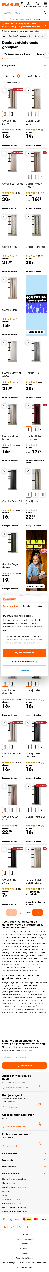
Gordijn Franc (10, 246)
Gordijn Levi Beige (12, 183)
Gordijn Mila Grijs (36, 690)
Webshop (6, 1191)
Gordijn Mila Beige (9, 122)
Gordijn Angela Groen (11, 566)
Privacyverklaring (24, 1249)
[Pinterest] (20, 1227)
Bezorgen (6, 1195)
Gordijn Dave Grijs (12, 501)
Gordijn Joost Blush (10, 818)
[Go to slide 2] (4, 58)
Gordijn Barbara (35, 246)
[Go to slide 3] (7, 58)
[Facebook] (27, 1227)
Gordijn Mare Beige (10, 437)
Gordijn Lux (32, 372)
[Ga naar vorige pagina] (11, 912)
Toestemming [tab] (10, 606)
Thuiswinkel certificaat (24, 1258)
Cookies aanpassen (23, 661)
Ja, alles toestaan (24, 652)
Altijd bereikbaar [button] (10, 1173)
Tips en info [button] (7, 1160)
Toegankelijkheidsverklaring (14, 1211)
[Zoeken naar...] (44, 12)
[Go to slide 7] (15, 58)
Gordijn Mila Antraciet (33, 755)
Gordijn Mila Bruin (36, 816)
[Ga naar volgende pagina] (37, 912)
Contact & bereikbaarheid (14, 1179)
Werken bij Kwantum (11, 1203)
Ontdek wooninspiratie (15, 1126)
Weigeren (24, 670)
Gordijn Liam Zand (33, 122)
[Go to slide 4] (9, 58)
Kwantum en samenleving (14, 1207)
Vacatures (24, 1253)
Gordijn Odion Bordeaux (34, 437)
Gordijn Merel (10, 309)
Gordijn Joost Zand (34, 503)
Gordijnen (39, 36)
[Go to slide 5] (11, 58)
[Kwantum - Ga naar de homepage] (10, 4)
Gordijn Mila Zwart (9, 881)
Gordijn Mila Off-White (12, 755)
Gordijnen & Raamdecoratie (20, 36)
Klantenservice (12, 1107)
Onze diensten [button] (9, 1166)
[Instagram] (5, 1227)
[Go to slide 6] (13, 58)
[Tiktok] (12, 1227)
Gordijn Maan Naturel (34, 185)
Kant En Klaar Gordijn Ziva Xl (34, 881)
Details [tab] (26, 606)
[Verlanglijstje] (4, 90)
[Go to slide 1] (2, 58)
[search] (25, 12)
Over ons (24, 1234)
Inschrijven (26, 1065)
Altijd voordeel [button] (9, 1153)
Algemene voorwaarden (24, 1239)
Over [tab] (40, 606)
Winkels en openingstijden (17, 1087)
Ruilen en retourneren (15, 1146)
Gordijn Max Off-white (12, 374)
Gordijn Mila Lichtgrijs (9, 692)
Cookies (24, 1244)
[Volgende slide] (47, 55)
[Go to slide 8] (18, 58)
